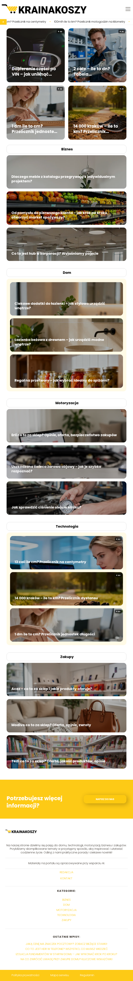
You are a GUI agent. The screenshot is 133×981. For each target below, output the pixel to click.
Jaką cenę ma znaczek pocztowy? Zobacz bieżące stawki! (66, 944)
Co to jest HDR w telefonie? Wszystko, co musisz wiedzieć (66, 949)
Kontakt (66, 878)
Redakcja (66, 872)
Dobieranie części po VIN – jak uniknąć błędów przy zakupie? (35, 71)
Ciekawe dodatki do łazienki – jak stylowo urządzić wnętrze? (60, 305)
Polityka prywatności (25, 975)
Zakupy (67, 657)
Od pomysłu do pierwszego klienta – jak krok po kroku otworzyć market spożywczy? (59, 215)
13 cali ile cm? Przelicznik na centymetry (50, 562)
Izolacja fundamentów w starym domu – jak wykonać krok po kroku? (66, 954)
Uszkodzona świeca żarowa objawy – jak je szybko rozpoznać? (56, 468)
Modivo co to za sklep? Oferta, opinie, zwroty (51, 725)
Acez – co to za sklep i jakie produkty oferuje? (51, 689)
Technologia (67, 526)
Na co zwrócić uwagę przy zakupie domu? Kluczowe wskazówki (66, 959)
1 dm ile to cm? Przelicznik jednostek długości (34, 128)
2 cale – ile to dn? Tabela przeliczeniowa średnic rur (91, 71)
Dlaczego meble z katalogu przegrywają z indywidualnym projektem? (63, 178)
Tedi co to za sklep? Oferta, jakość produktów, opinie (58, 761)
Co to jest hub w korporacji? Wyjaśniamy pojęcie (54, 253)
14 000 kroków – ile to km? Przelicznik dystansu (95, 128)
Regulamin (87, 975)
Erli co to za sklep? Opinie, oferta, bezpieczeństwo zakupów (64, 435)
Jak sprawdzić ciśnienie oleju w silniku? (46, 507)
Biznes (67, 149)
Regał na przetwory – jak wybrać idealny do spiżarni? (62, 380)
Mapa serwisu (59, 975)
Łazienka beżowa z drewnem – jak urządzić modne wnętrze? (59, 341)
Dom (67, 272)
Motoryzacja (66, 403)
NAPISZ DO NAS (105, 799)
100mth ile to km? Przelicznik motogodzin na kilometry (45, 22)
